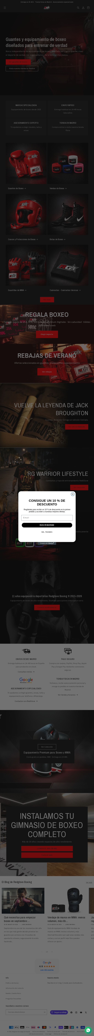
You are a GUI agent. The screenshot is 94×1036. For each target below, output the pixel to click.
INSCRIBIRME (47, 525)
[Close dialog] (73, 494)
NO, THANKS (47, 532)
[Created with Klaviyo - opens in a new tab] (47, 543)
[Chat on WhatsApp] (88, 1030)
